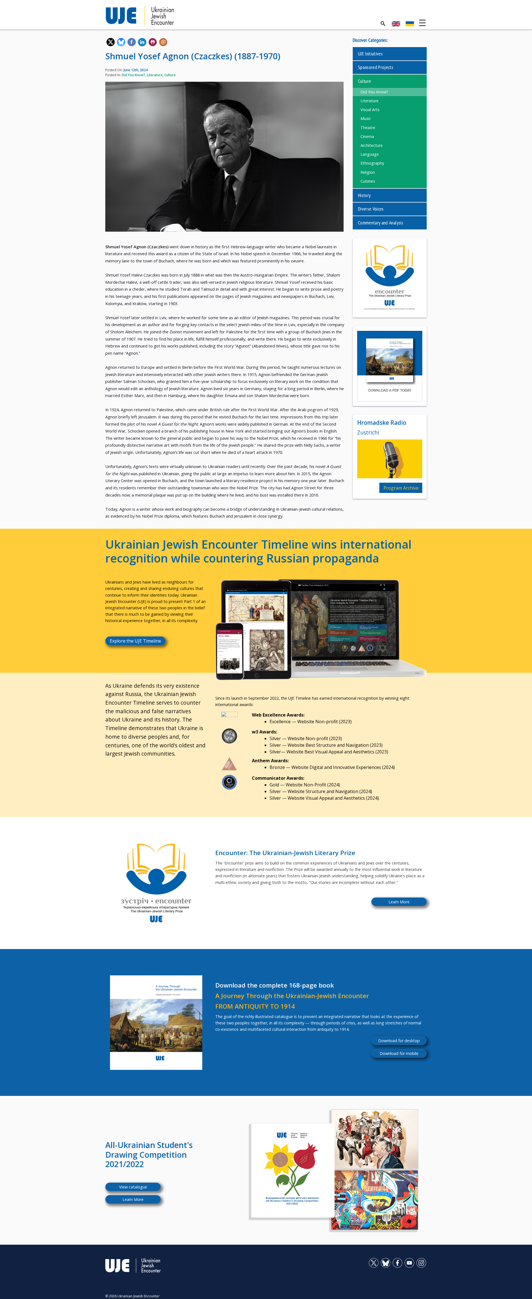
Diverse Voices (371, 209)
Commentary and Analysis (380, 222)
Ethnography (372, 163)
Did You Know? (133, 75)
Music (365, 118)
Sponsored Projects (375, 67)
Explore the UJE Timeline (135, 641)
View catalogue (133, 1187)
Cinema (367, 136)
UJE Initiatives (370, 53)
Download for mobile (399, 1053)
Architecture (371, 145)
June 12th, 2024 (136, 70)
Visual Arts (370, 109)
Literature (155, 75)
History (364, 195)
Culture (170, 75)
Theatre (367, 127)
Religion (367, 172)
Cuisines (367, 181)
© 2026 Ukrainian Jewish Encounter (132, 1296)
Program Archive (400, 488)
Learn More (399, 901)
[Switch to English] (396, 24)
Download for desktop (399, 1040)
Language (369, 154)
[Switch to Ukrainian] (410, 24)
